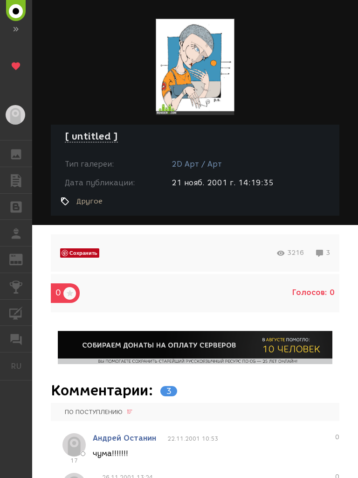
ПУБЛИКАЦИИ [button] (16, 180)
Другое (89, 201)
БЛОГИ (16, 207)
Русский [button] (21, 366)
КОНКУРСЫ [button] (16, 286)
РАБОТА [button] (16, 233)
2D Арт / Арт (197, 164)
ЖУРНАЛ (21, 258)
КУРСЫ (16, 313)
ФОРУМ (16, 339)
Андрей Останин (124, 438)
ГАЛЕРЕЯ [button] (16, 154)
